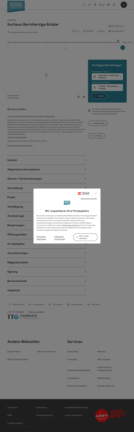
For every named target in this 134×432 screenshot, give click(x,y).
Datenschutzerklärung (89, 198)
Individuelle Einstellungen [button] (59, 237)
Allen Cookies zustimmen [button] (84, 237)
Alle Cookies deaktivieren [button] (41, 237)
